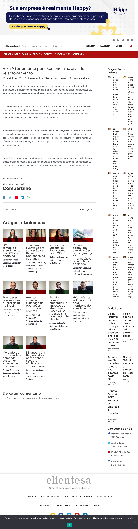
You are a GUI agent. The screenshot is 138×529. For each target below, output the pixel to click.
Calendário (30, 262)
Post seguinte (88, 209)
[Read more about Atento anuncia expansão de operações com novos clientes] (36, 287)
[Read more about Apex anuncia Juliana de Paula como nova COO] (59, 235)
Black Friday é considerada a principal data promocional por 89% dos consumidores (113, 329)
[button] (131, 46)
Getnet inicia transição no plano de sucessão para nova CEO (131, 144)
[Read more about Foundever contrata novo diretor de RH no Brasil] (13, 287)
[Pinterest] (16, 197)
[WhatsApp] (28, 197)
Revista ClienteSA (121, 433)
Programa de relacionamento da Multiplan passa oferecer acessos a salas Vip (131, 277)
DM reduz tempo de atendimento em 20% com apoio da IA (12, 250)
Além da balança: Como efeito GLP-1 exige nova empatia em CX (116, 233)
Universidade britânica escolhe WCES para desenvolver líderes (116, 190)
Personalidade (12, 54)
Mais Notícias (9, 266)
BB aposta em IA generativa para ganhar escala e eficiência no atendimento (35, 359)
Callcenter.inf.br (50, 496)
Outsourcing (31, 271)
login (27, 398)
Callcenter (104, 46)
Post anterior (11, 209)
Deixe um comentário (57, 78)
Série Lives (78, 54)
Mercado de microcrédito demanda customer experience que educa (12, 359)
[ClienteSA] (109, 461)
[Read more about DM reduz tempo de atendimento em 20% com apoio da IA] (13, 235)
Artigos (52, 323)
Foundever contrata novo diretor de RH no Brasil (12, 301)
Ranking (26, 54)
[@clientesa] (109, 443)
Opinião (40, 78)
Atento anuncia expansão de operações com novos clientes (35, 304)
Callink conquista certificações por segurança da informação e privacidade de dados (83, 254)
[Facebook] (4, 197)
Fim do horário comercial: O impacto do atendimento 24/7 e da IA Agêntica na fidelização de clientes (59, 308)
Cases (15, 260)
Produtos (77, 321)
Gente (62, 260)
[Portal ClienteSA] (109, 452)
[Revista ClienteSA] (109, 433)
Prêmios (37, 54)
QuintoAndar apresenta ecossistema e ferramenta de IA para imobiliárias (131, 192)
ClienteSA (90, 46)
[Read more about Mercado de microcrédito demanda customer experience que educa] (13, 342)
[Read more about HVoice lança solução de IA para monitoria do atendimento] (83, 287)
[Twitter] (10, 197)
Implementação (33, 376)
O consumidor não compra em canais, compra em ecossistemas (130, 233)
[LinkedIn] (22, 197)
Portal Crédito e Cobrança (78, 496)
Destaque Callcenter (11, 263)
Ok (69, 525)
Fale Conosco (63, 505)
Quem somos (45, 505)
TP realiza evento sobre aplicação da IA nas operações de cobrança (35, 251)
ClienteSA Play (62, 54)
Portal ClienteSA (120, 452)
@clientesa (117, 443)
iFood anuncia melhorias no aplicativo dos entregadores (128, 324)
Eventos (48, 54)
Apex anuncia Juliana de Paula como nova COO (58, 249)
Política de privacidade (87, 505)
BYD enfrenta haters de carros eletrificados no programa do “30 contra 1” (116, 95)
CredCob (118, 46)
